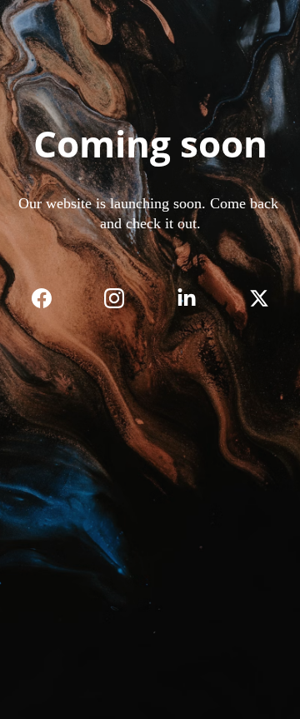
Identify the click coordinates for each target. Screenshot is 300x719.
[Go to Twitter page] (259, 298)
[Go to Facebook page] (50, 298)
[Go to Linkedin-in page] (195, 298)
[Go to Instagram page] (122, 298)
